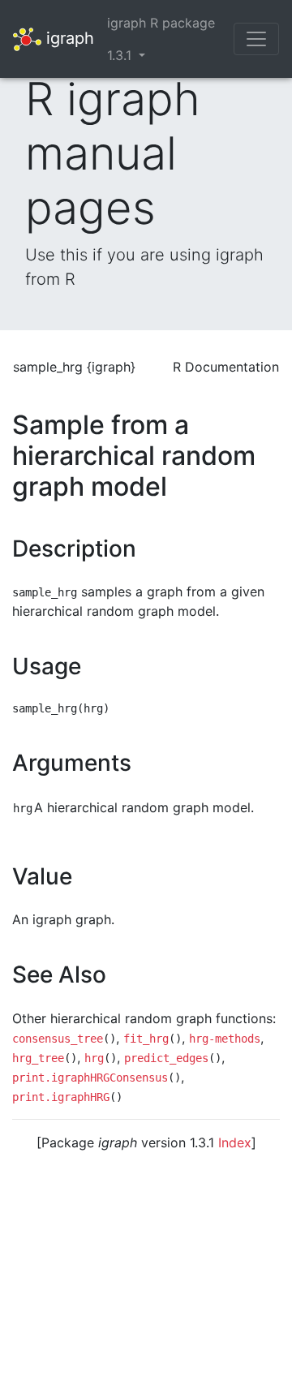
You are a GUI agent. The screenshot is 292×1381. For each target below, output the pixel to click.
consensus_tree (57, 1038)
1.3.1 (121, 55)
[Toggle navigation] (256, 39)
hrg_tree (38, 1058)
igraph (67, 37)
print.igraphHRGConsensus (90, 1077)
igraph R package (161, 23)
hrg (94, 1058)
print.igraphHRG (61, 1097)
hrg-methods (224, 1038)
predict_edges (166, 1058)
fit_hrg (146, 1038)
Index (234, 1142)
